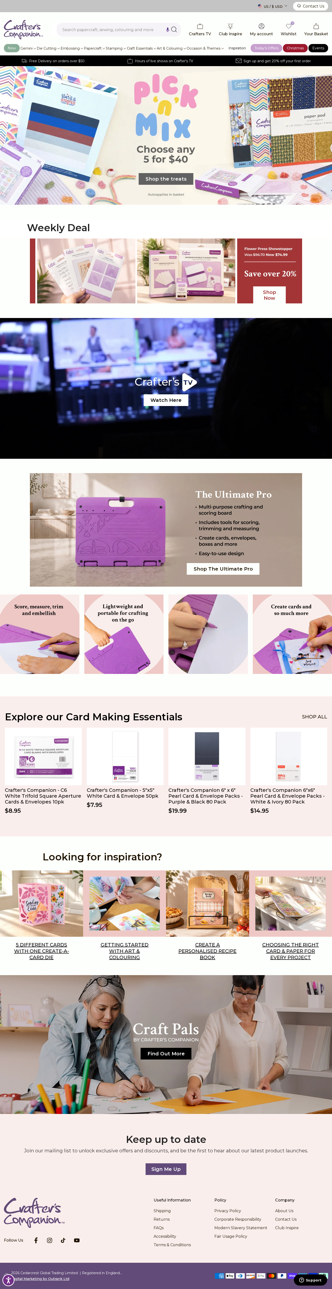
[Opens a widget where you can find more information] (310, 1280)
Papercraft (93, 48)
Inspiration (237, 48)
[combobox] (119, 29)
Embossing (70, 48)
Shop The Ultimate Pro (223, 569)
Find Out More (166, 1054)
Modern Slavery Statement (240, 1228)
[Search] (174, 29)
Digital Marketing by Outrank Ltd (40, 1279)
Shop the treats (166, 179)
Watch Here (166, 400)
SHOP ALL (314, 717)
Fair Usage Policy (230, 1236)
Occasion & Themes (203, 48)
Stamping (114, 48)
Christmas (295, 48)
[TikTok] (63, 1240)
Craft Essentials (140, 48)
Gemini (26, 48)
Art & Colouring (170, 48)
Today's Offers (266, 48)
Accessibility (165, 1236)
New (12, 48)
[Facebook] (36, 1240)
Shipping (162, 1211)
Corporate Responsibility (237, 1219)
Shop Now (269, 295)
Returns (162, 1219)
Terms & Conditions (172, 1245)
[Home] (42, 1213)
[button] (168, 29)
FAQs (159, 1228)
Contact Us (313, 6)
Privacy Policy (227, 1211)
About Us (284, 1211)
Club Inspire (287, 1228)
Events (318, 48)
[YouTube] (77, 1240)
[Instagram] (49, 1240)
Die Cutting (46, 48)
